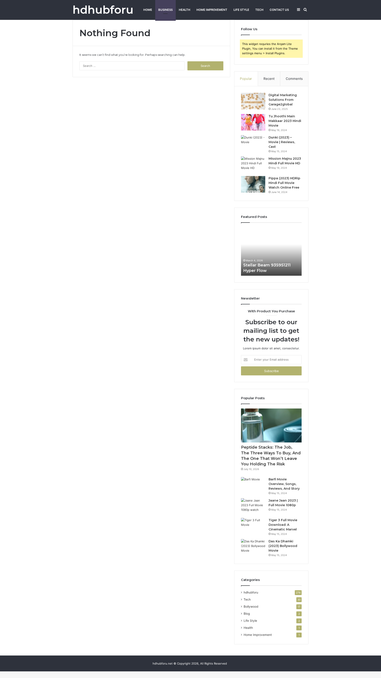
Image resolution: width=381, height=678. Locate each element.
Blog (247, 613)
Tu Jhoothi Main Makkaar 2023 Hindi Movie (285, 120)
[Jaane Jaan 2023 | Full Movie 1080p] (253, 506)
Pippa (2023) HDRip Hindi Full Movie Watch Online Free (284, 182)
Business (165, 9)
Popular (246, 79)
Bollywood (251, 606)
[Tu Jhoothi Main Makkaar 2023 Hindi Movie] (253, 122)
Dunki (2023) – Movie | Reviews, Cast (282, 142)
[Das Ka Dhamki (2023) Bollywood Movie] (253, 547)
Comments (294, 79)
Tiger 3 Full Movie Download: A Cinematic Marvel (283, 524)
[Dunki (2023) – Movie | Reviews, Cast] (253, 143)
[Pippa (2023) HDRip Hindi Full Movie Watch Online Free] (253, 184)
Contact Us (279, 9)
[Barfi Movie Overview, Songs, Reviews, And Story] (253, 485)
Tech (259, 9)
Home (147, 9)
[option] (271, 251)
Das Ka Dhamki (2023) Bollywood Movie (283, 546)
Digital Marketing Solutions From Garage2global (283, 99)
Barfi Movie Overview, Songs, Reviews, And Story (284, 484)
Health (184, 9)
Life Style (241, 9)
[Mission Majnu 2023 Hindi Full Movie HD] (253, 164)
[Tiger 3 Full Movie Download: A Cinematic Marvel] (253, 526)
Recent (269, 79)
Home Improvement (211, 9)
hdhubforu (251, 592)
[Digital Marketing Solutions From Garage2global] (253, 101)
